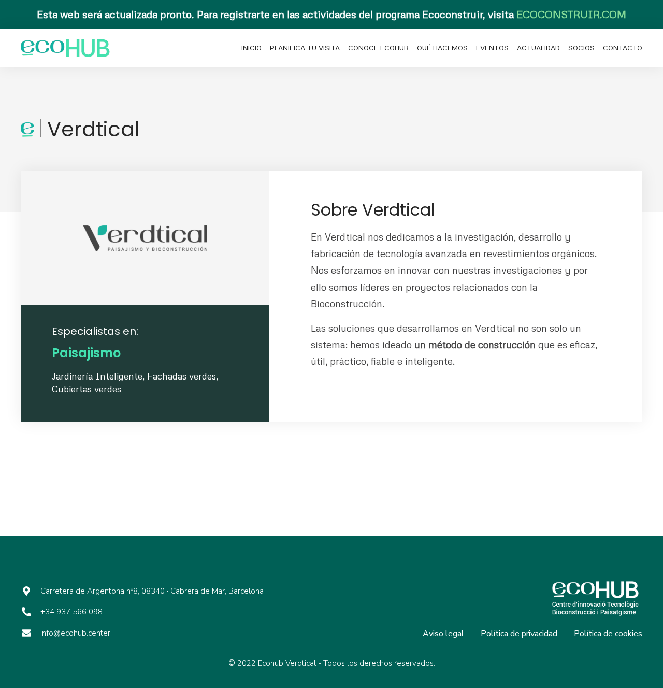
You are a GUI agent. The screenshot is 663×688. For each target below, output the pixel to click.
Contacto (622, 48)
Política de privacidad (519, 633)
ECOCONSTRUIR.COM (571, 14)
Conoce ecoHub (378, 48)
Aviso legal (443, 633)
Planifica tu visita (305, 48)
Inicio (251, 48)
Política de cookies (608, 633)
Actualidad (538, 48)
